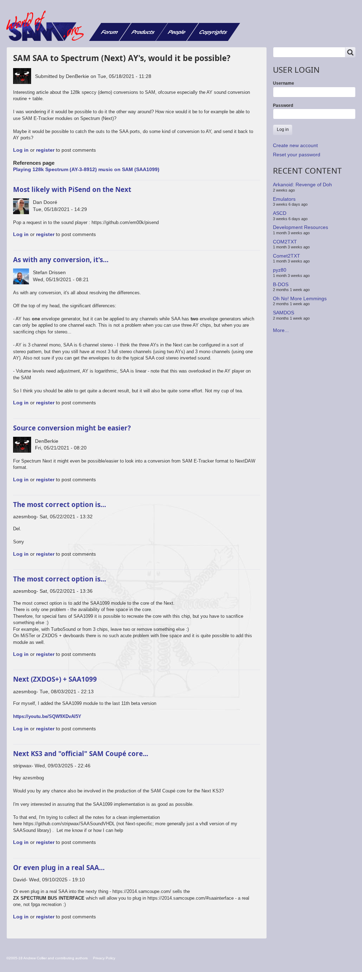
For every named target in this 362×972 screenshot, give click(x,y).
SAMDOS (283, 312)
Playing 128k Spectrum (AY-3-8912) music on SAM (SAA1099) (86, 169)
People (177, 32)
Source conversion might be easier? (72, 427)
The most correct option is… (59, 504)
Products (143, 32)
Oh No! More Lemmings (300, 298)
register (45, 150)
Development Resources (300, 227)
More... (281, 330)
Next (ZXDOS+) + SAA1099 (55, 679)
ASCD (279, 213)
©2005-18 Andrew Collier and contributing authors (47, 958)
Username (283, 83)
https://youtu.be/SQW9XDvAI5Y (47, 716)
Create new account (295, 145)
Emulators (284, 199)
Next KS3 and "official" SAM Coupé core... (80, 753)
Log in (21, 150)
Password (283, 105)
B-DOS (280, 284)
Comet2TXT (286, 256)
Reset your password (296, 154)
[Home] (47, 26)
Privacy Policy (104, 958)
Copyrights (213, 32)
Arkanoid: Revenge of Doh (302, 184)
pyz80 (279, 270)
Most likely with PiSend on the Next (72, 189)
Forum (110, 32)
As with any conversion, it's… (61, 259)
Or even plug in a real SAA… (59, 867)
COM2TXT (285, 241)
